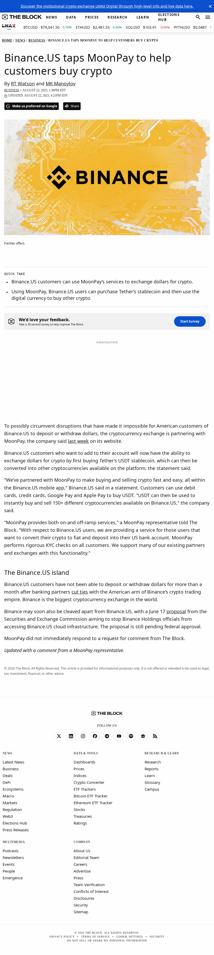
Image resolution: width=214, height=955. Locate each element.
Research (153, 762)
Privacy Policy (62, 936)
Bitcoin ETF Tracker (91, 796)
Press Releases (16, 830)
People (9, 871)
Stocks (79, 809)
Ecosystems (13, 789)
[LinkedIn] (71, 736)
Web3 (8, 816)
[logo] (22, 17)
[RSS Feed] (155, 736)
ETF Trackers (85, 789)
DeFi (7, 782)
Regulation (12, 809)
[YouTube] (119, 736)
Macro (8, 796)
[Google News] (143, 736)
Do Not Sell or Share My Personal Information (107, 940)
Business (11, 769)
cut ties (80, 592)
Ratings (80, 823)
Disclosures (84, 898)
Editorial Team (86, 857)
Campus (152, 789)
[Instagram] (83, 736)
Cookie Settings (129, 936)
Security (81, 905)
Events (8, 864)
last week (78, 441)
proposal (176, 611)
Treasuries (83, 816)
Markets (10, 803)
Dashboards (84, 762)
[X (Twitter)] (59, 736)
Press (78, 878)
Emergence (13, 878)
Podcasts (11, 851)
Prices (79, 769)
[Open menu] (208, 17)
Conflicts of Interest (91, 891)
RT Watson (23, 83)
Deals (8, 775)
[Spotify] (131, 736)
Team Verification (89, 884)
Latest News (13, 762)
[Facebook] (95, 736)
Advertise (82, 871)
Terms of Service (95, 936)
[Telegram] (107, 736)
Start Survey (189, 321)
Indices (80, 775)
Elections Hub (15, 823)
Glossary (152, 782)
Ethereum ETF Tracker (93, 803)
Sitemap (81, 912)
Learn (150, 775)
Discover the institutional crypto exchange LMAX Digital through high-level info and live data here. (107, 6)
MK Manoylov (60, 83)
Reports (151, 769)
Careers (80, 864)
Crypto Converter (89, 782)
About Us (82, 851)
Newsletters (13, 857)
